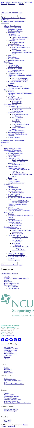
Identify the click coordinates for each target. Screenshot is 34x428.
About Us (8, 2)
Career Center (28, 2)
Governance (7, 369)
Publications (11, 4)
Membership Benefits (10, 350)
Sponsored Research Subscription (14, 384)
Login (20, 12)
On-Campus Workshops (11, 401)
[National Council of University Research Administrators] (17, 19)
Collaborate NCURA (10, 353)
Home (3, 2)
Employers (7, 421)
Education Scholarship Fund (12, 399)
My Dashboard (8, 347)
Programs (7, 357)
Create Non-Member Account (9, 12)
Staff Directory (8, 372)
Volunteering (8, 355)
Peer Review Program (10, 411)
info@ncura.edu (9, 335)
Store (5, 382)
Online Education (9, 395)
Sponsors (20, 2)
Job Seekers (7, 420)
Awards (6, 358)
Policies (6, 368)
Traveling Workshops (10, 398)
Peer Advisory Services (11, 409)
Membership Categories (11, 348)
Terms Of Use (11, 426)
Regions (14, 2)
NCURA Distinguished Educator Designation (17, 403)
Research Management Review (13, 380)
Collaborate (4, 4)
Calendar (21, 4)
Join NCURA (8, 352)
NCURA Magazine (10, 379)
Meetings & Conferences (11, 396)
